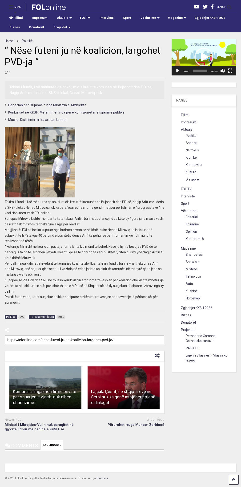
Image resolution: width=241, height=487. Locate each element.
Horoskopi (193, 298)
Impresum (40, 18)
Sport (127, 18)
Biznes (14, 27)
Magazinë (175, 18)
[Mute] (222, 70)
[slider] (200, 71)
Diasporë (192, 179)
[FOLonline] (46, 8)
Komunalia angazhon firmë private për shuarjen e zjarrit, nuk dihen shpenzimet (44, 397)
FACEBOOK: (52, 445)
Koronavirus (194, 165)
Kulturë (191, 172)
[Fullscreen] (230, 70)
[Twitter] (205, 6)
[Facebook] (212, 6)
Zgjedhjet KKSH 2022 (210, 18)
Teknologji (193, 276)
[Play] (177, 70)
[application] (204, 57)
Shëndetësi (194, 254)
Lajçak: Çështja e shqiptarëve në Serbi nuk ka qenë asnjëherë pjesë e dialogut (123, 397)
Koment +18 (195, 239)
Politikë (191, 135)
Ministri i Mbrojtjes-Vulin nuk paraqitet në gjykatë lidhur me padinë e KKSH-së (39, 427)
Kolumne (192, 224)
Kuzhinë (192, 291)
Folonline (102, 478)
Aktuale (62, 18)
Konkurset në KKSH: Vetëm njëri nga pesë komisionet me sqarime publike (66, 112)
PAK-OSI (192, 348)
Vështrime (148, 18)
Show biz (192, 262)
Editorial (192, 217)
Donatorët (36, 27)
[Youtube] (196, 6)
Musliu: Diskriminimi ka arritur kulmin (37, 120)
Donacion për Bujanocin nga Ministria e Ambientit (47, 105)
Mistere (191, 269)
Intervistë (107, 18)
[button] (203, 57)
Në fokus (192, 150)
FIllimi (18, 18)
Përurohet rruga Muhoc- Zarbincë (136, 425)
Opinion (191, 231)
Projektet (60, 27)
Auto (189, 284)
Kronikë (191, 157)
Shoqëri (191, 143)
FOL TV (85, 18)
